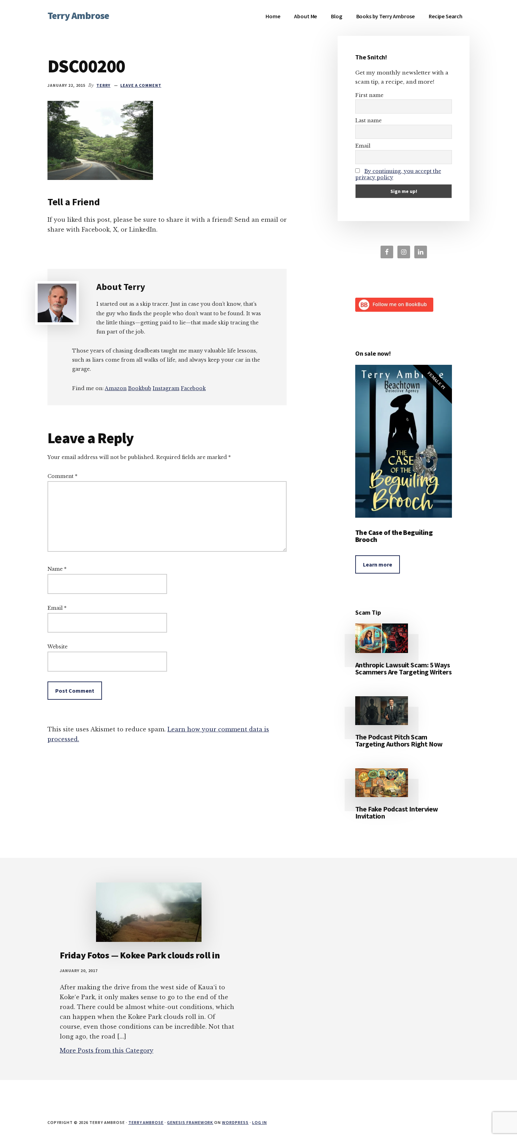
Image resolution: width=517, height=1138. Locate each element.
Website (57, 647)
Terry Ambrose (78, 15)
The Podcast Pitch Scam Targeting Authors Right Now (399, 740)
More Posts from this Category (106, 1050)
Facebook (193, 388)
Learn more (377, 564)
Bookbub (139, 388)
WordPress (235, 1122)
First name (369, 95)
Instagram (166, 388)
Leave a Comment (140, 85)
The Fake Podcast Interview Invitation (396, 812)
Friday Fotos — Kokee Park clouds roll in (140, 955)
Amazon (116, 388)
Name (56, 569)
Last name (368, 120)
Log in (259, 1122)
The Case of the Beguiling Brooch (394, 536)
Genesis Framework (190, 1122)
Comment (62, 476)
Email (56, 608)
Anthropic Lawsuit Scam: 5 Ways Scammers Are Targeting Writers (403, 668)
